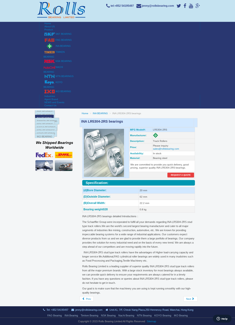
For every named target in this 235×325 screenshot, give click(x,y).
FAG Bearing (54, 315)
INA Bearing (71, 315)
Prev (88, 298)
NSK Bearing (108, 315)
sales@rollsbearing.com (166, 148)
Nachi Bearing (126, 315)
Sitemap (151, 321)
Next (189, 298)
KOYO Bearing (162, 315)
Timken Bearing (89, 315)
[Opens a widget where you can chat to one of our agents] (222, 319)
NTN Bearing (144, 315)
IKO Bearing (181, 315)
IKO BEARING (44, 136)
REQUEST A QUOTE (181, 175)
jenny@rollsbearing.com (89, 309)
